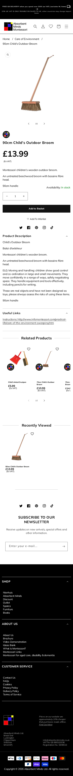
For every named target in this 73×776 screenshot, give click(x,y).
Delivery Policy (11, 690)
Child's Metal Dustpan (17, 382)
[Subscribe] (64, 546)
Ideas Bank (9, 645)
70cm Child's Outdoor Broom (45, 383)
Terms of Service (12, 694)
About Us (8, 635)
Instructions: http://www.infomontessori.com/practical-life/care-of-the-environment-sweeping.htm (34, 321)
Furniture (8, 609)
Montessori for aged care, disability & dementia (29, 655)
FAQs (6, 680)
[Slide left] (29, 123)
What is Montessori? (14, 648)
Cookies (7, 684)
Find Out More (45, 724)
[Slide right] (44, 123)
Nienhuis (7, 592)
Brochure (8, 638)
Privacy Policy (10, 687)
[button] (35, 26)
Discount (8, 599)
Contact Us (9, 677)
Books (6, 612)
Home (6, 39)
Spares (7, 605)
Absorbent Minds (12, 595)
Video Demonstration (14, 641)
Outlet (6, 602)
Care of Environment (27, 39)
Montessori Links (12, 651)
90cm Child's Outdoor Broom (20, 43)
